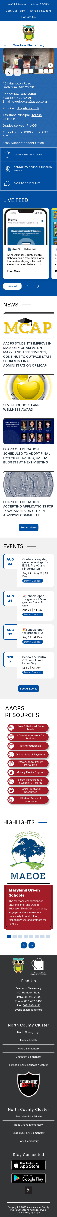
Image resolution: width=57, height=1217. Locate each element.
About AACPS (40, 4)
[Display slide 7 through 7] (42, 936)
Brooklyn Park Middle (29, 1116)
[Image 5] (46, 71)
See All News (29, 527)
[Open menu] (5, 45)
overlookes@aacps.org (29, 101)
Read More (14, 271)
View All (12, 286)
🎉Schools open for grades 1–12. (33, 631)
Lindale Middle (28, 1040)
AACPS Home (17, 4)
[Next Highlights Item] (31, 945)
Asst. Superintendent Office (23, 143)
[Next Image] (17, 72)
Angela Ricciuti (28, 108)
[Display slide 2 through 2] (15, 936)
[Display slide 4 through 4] (26, 936)
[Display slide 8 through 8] (48, 936)
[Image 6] (51, 71)
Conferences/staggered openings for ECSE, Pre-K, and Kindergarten (35, 564)
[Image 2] (31, 71)
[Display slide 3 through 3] (20, 936)
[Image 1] (26, 71)
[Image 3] (36, 71)
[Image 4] (41, 71)
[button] (28, 286)
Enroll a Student (40, 10)
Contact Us (28, 17)
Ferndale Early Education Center (28, 1064)
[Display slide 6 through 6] (37, 936)
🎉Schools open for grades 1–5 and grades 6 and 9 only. (35, 600)
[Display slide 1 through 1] (9, 936)
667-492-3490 (33, 1001)
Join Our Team (15, 10)
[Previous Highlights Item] (24, 945)
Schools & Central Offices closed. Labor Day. (34, 660)
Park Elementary (29, 1141)
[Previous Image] (9, 72)
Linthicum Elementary (28, 1056)
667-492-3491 (31, 1005)
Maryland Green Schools (24, 892)
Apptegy (35, 1212)
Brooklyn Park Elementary (28, 1132)
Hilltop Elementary (28, 1048)
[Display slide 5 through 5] (31, 936)
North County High (28, 1032)
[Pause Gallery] (50, 65)
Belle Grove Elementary (28, 1124)
